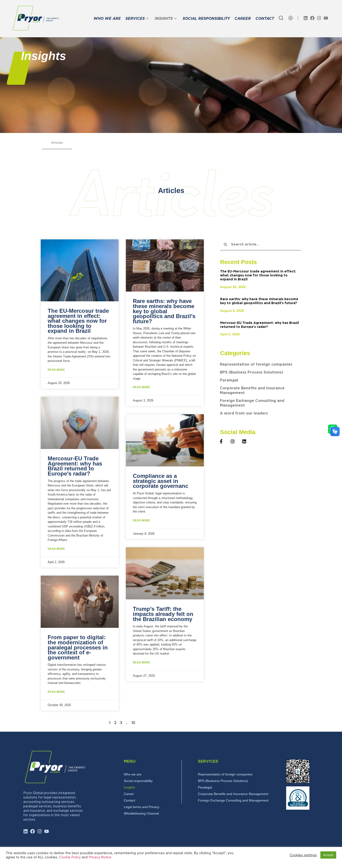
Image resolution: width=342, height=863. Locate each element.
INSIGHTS (164, 18)
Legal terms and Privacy (141, 807)
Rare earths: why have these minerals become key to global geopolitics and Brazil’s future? (164, 311)
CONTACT (264, 18)
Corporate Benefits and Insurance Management (252, 391)
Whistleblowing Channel (141, 813)
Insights (129, 787)
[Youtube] (326, 18)
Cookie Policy (70, 857)
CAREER (243, 18)
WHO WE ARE (107, 18)
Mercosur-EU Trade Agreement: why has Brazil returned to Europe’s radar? (75, 466)
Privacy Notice (100, 857)
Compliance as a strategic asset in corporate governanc (160, 481)
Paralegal (229, 380)
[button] (281, 18)
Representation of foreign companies (256, 364)
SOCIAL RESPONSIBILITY (206, 18)
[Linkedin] (305, 18)
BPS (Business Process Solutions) (251, 372)
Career (129, 794)
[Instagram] (319, 18)
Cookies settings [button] (303, 855)
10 (133, 722)
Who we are (132, 774)
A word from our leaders (244, 413)
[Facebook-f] (221, 441)
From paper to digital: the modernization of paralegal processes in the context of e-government (78, 647)
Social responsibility (138, 781)
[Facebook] (312, 18)
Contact (129, 800)
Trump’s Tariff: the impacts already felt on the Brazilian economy (163, 614)
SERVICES (135, 18)
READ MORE (56, 369)
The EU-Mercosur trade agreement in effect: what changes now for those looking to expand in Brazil (78, 321)
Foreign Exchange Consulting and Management (252, 403)
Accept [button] (328, 855)
